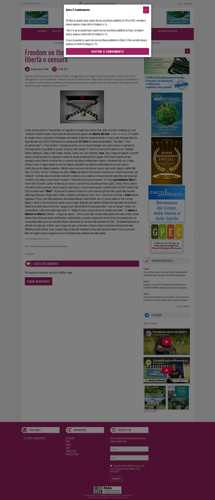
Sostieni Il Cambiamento (107, 51)
